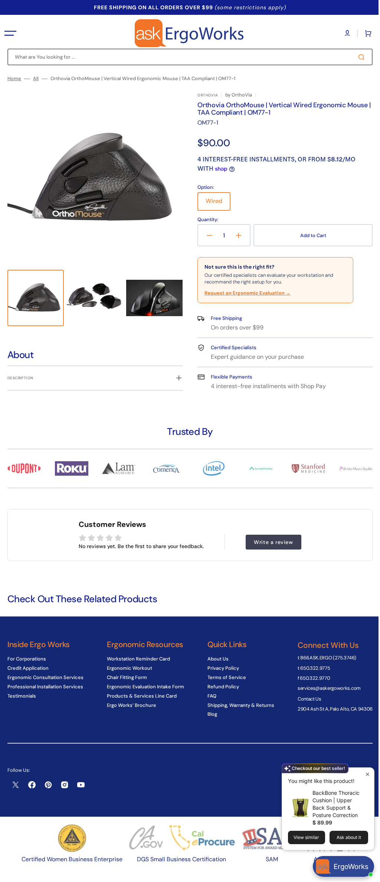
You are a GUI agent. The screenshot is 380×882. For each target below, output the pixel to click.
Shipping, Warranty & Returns (237, 705)
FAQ (208, 696)
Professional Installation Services (45, 686)
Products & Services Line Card (140, 696)
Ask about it (343, 837)
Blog (208, 714)
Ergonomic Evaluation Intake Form (143, 686)
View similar (301, 837)
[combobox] (187, 57)
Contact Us (304, 699)
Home (14, 79)
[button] (10, 33)
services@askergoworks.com (323, 688)
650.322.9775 (309, 668)
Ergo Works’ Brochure (129, 705)
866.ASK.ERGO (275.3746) (323, 658)
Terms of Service (223, 677)
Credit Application (28, 668)
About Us (214, 659)
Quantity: (205, 220)
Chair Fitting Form (125, 677)
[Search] (357, 57)
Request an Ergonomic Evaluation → (245, 293)
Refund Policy (219, 686)
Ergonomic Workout (127, 668)
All (36, 79)
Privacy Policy (219, 668)
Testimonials (21, 696)
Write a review (270, 538)
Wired (215, 203)
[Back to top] (365, 872)
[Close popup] (362, 774)
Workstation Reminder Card (136, 659)
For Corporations (26, 659)
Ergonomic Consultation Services (45, 677)
